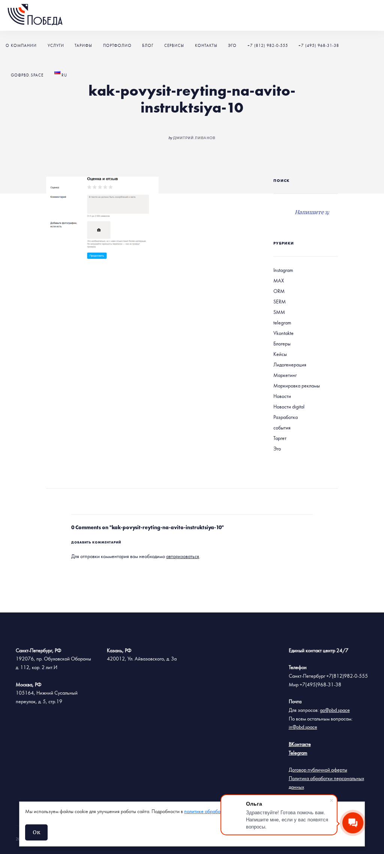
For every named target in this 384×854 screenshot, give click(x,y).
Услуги (56, 45)
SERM (279, 302)
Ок (36, 832)
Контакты (206, 45)
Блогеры (282, 344)
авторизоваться (182, 557)
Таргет (279, 438)
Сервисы (174, 45)
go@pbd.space (27, 75)
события (282, 428)
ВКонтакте (300, 744)
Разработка (285, 417)
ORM (279, 291)
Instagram (283, 270)
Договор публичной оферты (318, 770)
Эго (232, 45)
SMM (279, 312)
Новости (282, 396)
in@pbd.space (303, 727)
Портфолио (117, 45)
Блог (147, 45)
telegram (282, 323)
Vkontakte (283, 333)
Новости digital (288, 407)
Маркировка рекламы (296, 386)
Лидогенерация (289, 365)
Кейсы (280, 354)
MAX (278, 281)
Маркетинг (285, 375)
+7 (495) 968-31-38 (318, 45)
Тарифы (83, 45)
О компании (21, 45)
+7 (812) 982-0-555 (268, 45)
